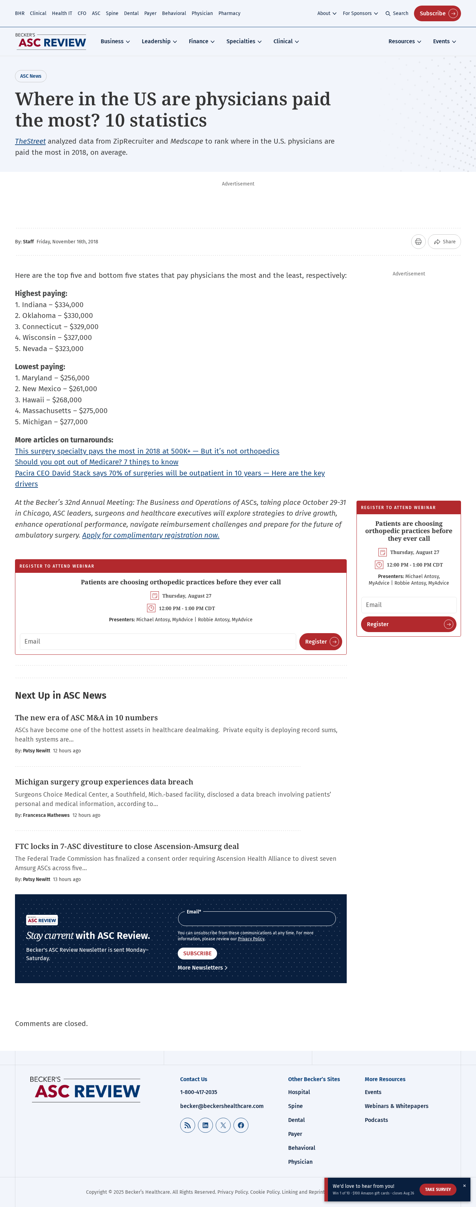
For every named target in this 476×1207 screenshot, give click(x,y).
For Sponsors (357, 13)
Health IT (62, 13)
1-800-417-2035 (198, 1092)
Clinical (38, 13)
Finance (198, 41)
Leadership (156, 41)
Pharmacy (229, 13)
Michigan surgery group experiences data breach (104, 782)
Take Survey (438, 1189)
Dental (131, 13)
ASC (96, 13)
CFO (82, 13)
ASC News (30, 76)
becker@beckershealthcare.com (222, 1106)
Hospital (299, 1092)
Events (441, 41)
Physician (202, 13)
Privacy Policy (251, 938)
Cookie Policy (264, 1192)
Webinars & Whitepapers (397, 1106)
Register (316, 641)
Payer (150, 13)
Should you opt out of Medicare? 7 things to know (96, 461)
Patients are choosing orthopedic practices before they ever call (181, 582)
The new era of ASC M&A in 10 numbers (86, 717)
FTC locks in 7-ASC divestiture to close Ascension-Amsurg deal (127, 846)
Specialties (241, 41)
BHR (19, 13)
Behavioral (174, 13)
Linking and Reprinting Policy (314, 1192)
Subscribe (433, 13)
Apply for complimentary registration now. (151, 535)
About (323, 13)
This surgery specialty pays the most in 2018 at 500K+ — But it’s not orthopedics (147, 451)
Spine (112, 13)
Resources (402, 41)
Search (400, 13)
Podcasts (376, 1120)
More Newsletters (200, 967)
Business (112, 41)
